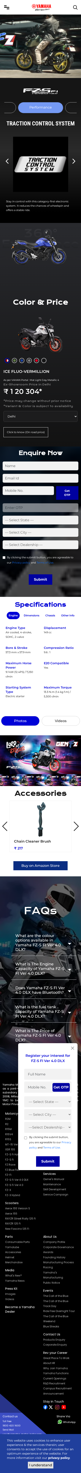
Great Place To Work (56, 1358)
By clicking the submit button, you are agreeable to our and (40, 560)
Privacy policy (21, 562)
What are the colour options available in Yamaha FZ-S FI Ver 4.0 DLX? (38, 942)
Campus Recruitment (57, 1388)
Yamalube (12, 1247)
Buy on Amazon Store (40, 866)
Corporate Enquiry (55, 1344)
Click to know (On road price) (26, 432)
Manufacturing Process (58, 1262)
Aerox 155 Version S (17, 1208)
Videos (61, 721)
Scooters (12, 1203)
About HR (49, 1363)
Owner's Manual (53, 1179)
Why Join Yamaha (55, 1368)
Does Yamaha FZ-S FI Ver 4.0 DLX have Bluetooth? (40, 990)
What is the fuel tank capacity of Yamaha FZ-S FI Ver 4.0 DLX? (39, 1012)
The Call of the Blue (55, 1296)
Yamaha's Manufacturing (53, 1275)
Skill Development (54, 1189)
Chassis (50, 615)
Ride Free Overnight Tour (59, 1311)
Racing (48, 1267)
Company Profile (54, 1242)
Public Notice (51, 1283)
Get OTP (67, 493)
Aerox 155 (11, 1213)
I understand (40, 1465)
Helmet (9, 1257)
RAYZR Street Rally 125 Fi (20, 1218)
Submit (40, 579)
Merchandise (13, 1262)
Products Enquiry (54, 1339)
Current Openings (54, 1378)
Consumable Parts (17, 1242)
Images (10, 1294)
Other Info (68, 615)
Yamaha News (15, 1281)
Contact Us (51, 1334)
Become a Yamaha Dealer (20, 1309)
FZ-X (8, 1190)
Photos (20, 721)
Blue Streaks (51, 1326)
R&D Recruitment (54, 1383)
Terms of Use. (45, 562)
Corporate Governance (58, 1247)
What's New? (13, 1275)
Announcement (53, 1393)
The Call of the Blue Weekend (55, 1318)
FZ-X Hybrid (12, 1195)
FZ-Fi (8, 1175)
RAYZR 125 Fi (13, 1223)
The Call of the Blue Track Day (55, 1303)
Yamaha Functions (56, 1373)
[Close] (72, 1048)
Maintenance (52, 1184)
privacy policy (59, 1458)
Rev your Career (55, 1353)
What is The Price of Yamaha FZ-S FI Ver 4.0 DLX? (38, 1035)
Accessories (13, 1252)
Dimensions (31, 615)
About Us (50, 1236)
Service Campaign (55, 1194)
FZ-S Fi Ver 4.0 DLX (16, 1180)
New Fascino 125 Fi (17, 1229)
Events (48, 1290)
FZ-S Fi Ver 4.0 (14, 1185)
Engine (13, 615)
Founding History (54, 1257)
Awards (48, 1252)
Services (49, 1174)
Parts (9, 1236)
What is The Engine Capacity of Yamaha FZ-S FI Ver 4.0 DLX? (39, 969)
